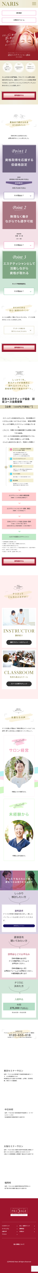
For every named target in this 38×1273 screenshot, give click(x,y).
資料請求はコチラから (19, 925)
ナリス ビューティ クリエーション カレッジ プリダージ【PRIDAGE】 (10, 4)
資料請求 (19, 13)
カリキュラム (5, 1228)
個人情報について (19, 1244)
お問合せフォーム (19, 20)
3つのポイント (6, 1226)
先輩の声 (4, 1231)
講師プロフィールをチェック (19, 642)
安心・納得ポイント (24, 1226)
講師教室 (21, 1228)
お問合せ (21, 1231)
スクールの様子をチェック (19, 684)
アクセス (4, 1234)
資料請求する (19, 95)
